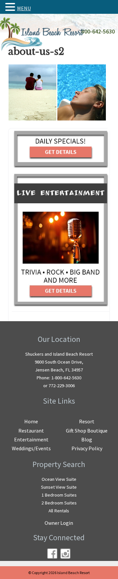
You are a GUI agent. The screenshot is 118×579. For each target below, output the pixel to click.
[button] (11, 6)
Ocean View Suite (59, 479)
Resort (86, 421)
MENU (24, 8)
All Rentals (59, 511)
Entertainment (31, 439)
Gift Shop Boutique (87, 430)
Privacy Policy (86, 448)
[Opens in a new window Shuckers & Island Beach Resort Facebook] (52, 553)
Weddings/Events (31, 448)
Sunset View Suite (59, 487)
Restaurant (31, 430)
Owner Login (59, 523)
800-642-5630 (98, 31)
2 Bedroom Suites (59, 503)
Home (31, 421)
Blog (86, 439)
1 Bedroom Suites (59, 495)
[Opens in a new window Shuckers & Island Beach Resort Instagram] (65, 553)
